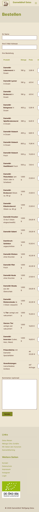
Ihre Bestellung (8, 53)
